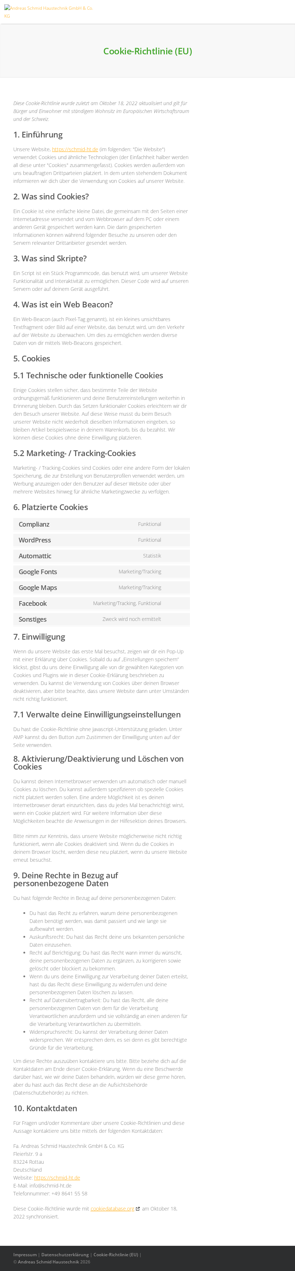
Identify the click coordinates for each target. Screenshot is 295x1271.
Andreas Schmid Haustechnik (48, 1262)
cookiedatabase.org (112, 1208)
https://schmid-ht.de (75, 149)
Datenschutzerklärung (65, 1255)
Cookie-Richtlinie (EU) (116, 1255)
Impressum (25, 1255)
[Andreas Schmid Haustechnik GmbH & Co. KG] (49, 16)
